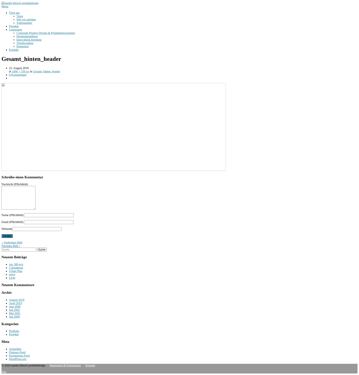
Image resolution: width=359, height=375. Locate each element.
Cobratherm (16, 267)
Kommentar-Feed (19, 355)
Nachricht (14, 184)
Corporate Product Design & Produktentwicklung (45, 33)
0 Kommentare (18, 74)
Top (3, 371)
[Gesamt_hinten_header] (113, 169)
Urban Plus (15, 271)
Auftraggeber (24, 22)
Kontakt (14, 49)
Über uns (14, 12)
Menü (4, 6)
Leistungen (15, 29)
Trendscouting (24, 43)
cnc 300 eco (16, 264)
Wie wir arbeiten (26, 19)
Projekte (14, 26)
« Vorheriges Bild (11, 242)
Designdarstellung (27, 36)
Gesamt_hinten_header (46, 71)
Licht (12, 277)
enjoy (12, 274)
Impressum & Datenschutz (65, 365)
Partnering (22, 46)
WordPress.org (17, 359)
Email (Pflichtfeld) (12, 222)
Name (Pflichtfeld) (12, 215)
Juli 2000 (14, 316)
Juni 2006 (15, 306)
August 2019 (16, 299)
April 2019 (15, 303)
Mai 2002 (14, 313)
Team (19, 16)
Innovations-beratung (29, 39)
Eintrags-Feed (17, 352)
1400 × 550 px (20, 71)
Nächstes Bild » (10, 245)
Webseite (6, 228)
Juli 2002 (14, 310)
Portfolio (14, 331)
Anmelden (15, 349)
